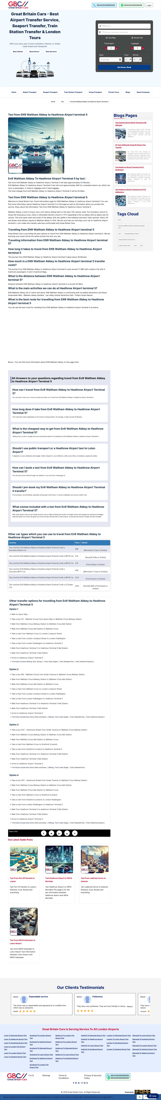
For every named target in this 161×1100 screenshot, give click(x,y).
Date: (101, 55)
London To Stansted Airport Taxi (119, 1035)
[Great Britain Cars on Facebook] (73, 1083)
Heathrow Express (86, 661)
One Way (112, 38)
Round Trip (138, 38)
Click (77, 362)
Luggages (135, 43)
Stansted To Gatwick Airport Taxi (144, 1049)
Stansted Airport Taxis (131, 233)
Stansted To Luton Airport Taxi (143, 1035)
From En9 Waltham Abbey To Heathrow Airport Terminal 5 (89, 101)
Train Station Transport (73, 92)
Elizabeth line (68, 661)
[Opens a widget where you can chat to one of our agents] (153, 1096)
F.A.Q (31, 1075)
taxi (119, 220)
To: (103, 32)
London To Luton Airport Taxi (117, 1039)
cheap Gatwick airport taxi (126, 239)
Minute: (136, 55)
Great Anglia (53, 661)
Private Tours (113, 92)
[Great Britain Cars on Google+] (79, 1083)
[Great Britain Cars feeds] (87, 1083)
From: (104, 26)
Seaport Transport (50, 92)
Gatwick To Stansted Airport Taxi (93, 1035)
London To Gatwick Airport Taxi (118, 1049)
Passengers (109, 43)
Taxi (62, 101)
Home (14, 92)
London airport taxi (124, 245)
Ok (140, 1097)
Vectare (39, 661)
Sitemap (46, 1075)
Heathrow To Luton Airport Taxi (67, 1055)
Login (149, 5)
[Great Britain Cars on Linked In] (84, 1083)
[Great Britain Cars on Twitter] (76, 1083)
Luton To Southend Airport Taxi (15, 1043)
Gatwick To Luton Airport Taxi (92, 1046)
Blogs (128, 92)
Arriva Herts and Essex (38, 717)
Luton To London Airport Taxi (15, 1053)
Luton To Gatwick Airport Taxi (15, 1057)
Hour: (126, 55)
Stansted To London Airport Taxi (144, 1046)
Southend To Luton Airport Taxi (41, 1055)
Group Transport (95, 92)
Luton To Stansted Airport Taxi (15, 1035)
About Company (143, 92)
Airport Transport (29, 92)
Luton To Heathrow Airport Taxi (15, 1039)
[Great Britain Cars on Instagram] (82, 1083)
